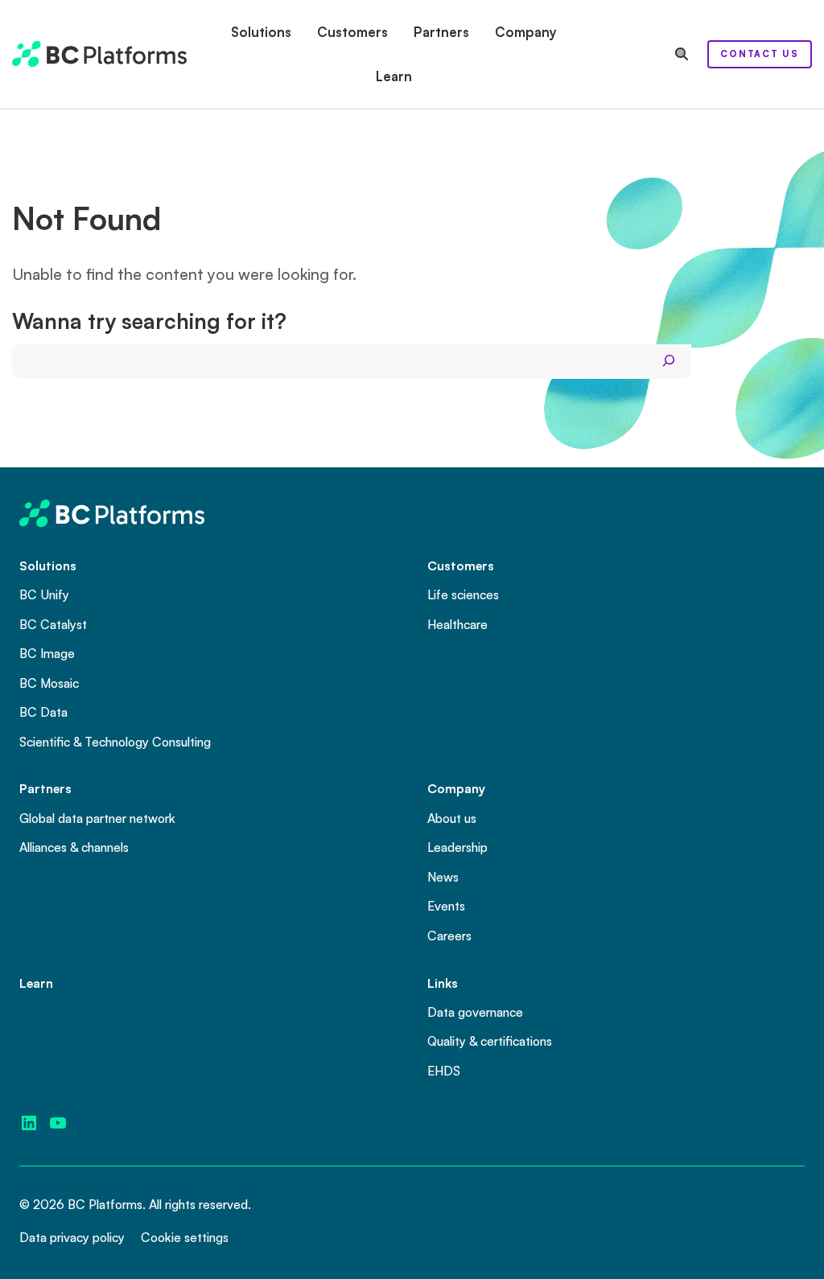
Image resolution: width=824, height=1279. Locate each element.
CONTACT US (759, 54)
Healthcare (457, 624)
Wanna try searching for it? (149, 320)
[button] (261, 32)
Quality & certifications (489, 1041)
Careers (449, 935)
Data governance (475, 1012)
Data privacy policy (72, 1237)
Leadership (457, 847)
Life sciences (463, 594)
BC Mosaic (49, 683)
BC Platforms (105, 1204)
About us (451, 818)
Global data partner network (97, 818)
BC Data (43, 712)
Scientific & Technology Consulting (115, 742)
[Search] (668, 361)
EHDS (443, 1071)
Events (446, 906)
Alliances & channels (74, 847)
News (443, 877)
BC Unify (44, 594)
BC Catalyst (53, 624)
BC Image (47, 653)
